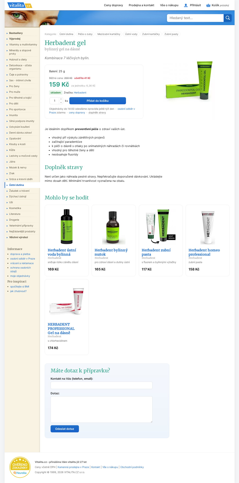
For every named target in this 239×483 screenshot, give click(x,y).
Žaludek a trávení (19, 190)
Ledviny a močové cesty (23, 155)
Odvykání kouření (19, 126)
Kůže (12, 149)
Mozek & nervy (18, 167)
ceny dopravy (77, 112)
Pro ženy (14, 86)
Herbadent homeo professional (204, 254)
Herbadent (80, 92)
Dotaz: (55, 393)
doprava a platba (20, 253)
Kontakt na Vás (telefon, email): (72, 378)
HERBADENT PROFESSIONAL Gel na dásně (61, 330)
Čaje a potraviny (18, 74)
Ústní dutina (66, 34)
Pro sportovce (17, 109)
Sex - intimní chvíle (20, 80)
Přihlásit (195, 5)
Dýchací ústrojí (17, 196)
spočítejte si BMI (19, 286)
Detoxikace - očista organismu (20, 67)
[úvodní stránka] (19, 5)
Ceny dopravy (113, 5)
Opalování (15, 138)
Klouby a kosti (17, 144)
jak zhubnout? (18, 291)
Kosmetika (15, 208)
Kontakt (95, 467)
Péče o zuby (85, 34)
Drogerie (14, 219)
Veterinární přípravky (21, 225)
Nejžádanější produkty (22, 231)
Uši (11, 202)
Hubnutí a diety (18, 59)
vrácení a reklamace (22, 263)
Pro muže (14, 91)
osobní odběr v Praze (22, 258)
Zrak (12, 173)
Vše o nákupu (169, 5)
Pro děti (13, 103)
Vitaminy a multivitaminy (23, 44)
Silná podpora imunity (21, 120)
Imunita (13, 115)
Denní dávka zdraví (20, 132)
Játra (12, 161)
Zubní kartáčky (151, 34)
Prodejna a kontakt (141, 5)
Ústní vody (131, 34)
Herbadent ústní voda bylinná (62, 254)
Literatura (14, 213)
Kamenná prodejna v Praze (73, 467)
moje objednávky (20, 275)
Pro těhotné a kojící (20, 97)
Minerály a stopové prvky (20, 52)
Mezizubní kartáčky (108, 34)
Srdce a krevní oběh (21, 179)
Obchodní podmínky (132, 467)
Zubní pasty (171, 34)
